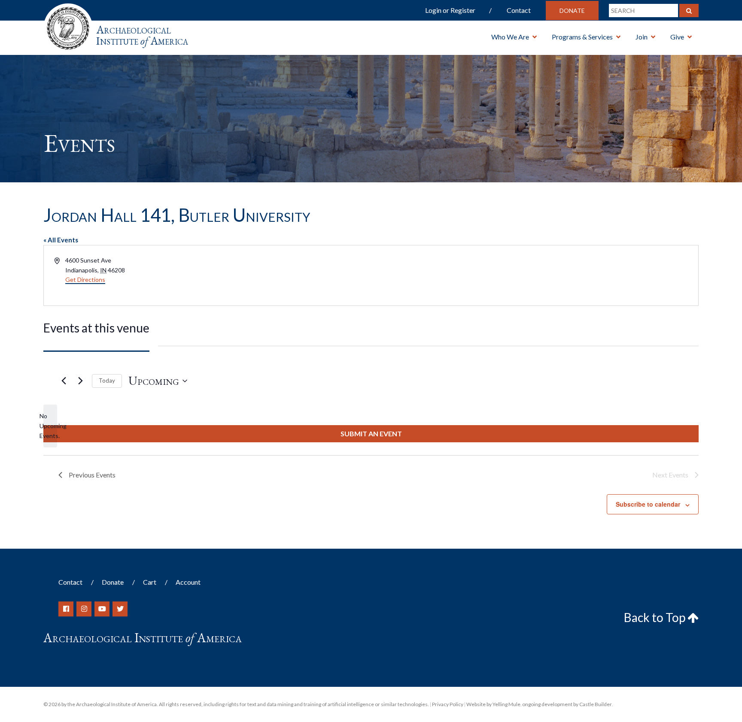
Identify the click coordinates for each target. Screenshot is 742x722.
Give (677, 37)
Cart (149, 582)
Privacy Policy (447, 704)
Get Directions (85, 279)
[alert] (50, 426)
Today (107, 380)
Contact (519, 10)
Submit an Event (371, 433)
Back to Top (655, 617)
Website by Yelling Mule (493, 704)
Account (188, 582)
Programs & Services (582, 37)
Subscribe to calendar (648, 504)
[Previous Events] (63, 381)
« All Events (60, 240)
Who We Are (510, 37)
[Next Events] (80, 381)
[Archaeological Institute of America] (68, 25)
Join (642, 37)
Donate (572, 10)
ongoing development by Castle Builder (567, 704)
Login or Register (450, 10)
